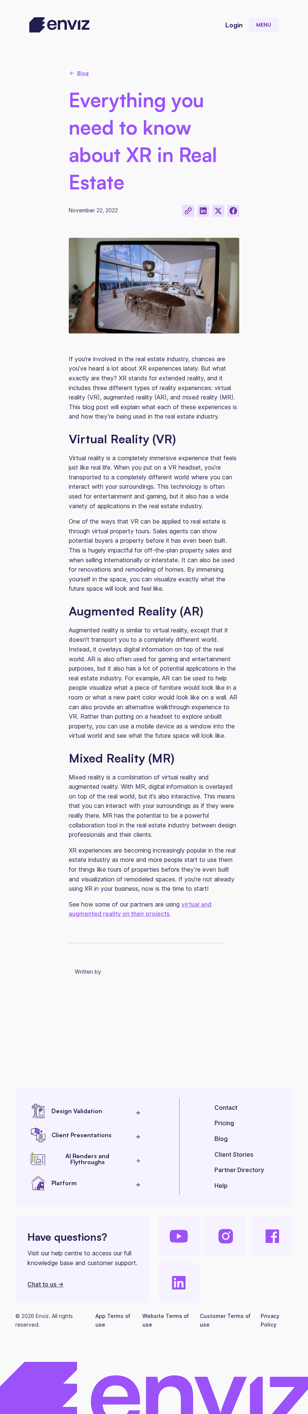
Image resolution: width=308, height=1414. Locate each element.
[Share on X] (218, 211)
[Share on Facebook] (233, 211)
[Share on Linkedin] (203, 211)
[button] (264, 24)
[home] (59, 24)
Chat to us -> (45, 1284)
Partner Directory (239, 1170)
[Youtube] (179, 1236)
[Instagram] (225, 1236)
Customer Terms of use (225, 1320)
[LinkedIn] (179, 1282)
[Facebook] (272, 1236)
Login (234, 25)
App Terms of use (112, 1320)
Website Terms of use (165, 1320)
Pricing (224, 1123)
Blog (221, 1138)
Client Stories (233, 1154)
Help (221, 1185)
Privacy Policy (270, 1320)
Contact (225, 1107)
